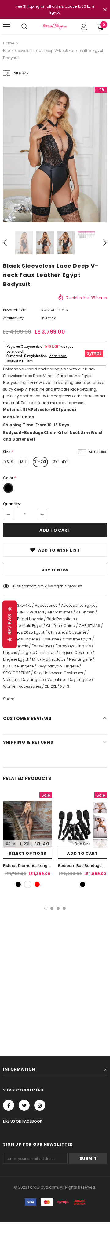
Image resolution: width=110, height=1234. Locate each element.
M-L (23, 461)
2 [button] (51, 908)
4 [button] (64, 908)
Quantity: (12, 503)
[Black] (18, 884)
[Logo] (55, 26)
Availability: (13, 318)
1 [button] (45, 908)
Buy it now (55, 570)
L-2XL (25, 843)
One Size (82, 843)
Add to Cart (82, 853)
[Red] (37, 884)
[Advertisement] (55, 968)
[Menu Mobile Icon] (6, 26)
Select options (27, 853)
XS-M (11, 843)
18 (14, 586)
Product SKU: (14, 310)
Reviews (9, 624)
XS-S (8, 461)
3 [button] (58, 908)
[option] (55, 154)
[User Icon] (84, 27)
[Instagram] (39, 1105)
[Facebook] (8, 1105)
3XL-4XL (60, 461)
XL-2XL (40, 461)
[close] (105, 10)
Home (8, 43)
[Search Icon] (24, 27)
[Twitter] (24, 1105)
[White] (27, 884)
